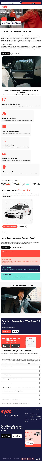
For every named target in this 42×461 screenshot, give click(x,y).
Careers (26, 421)
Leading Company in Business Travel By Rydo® (10, 458)
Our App (26, 413)
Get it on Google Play (6, 247)
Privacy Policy (38, 418)
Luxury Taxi (14, 184)
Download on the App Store (18, 247)
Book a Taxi (4, 53)
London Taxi (34, 184)
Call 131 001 (10, 3)
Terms (37, 414)
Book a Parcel (33, 414)
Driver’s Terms (38, 416)
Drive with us (27, 419)
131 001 (36, 326)
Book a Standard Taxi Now (8, 226)
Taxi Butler (32, 419)
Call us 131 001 (14, 53)
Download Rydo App (22, 226)
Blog (25, 415)
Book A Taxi (30, 3)
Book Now (28, 443)
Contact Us (38, 419)
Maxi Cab (24, 184)
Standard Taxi (3, 184)
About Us (26, 411)
